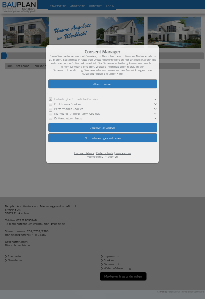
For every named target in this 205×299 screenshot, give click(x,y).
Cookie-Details (84, 153)
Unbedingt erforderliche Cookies (76, 99)
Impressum (123, 153)
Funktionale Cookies (67, 103)
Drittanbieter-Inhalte (68, 118)
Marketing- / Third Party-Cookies (77, 113)
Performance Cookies (68, 108)
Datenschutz (104, 153)
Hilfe (119, 73)
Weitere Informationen (102, 156)
